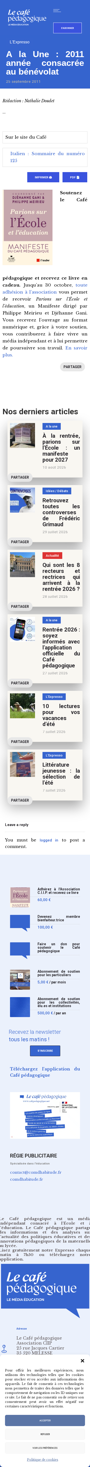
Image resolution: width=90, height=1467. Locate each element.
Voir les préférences (45, 1448)
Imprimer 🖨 (43, 177)
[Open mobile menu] (58, 10)
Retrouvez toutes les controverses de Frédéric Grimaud (61, 512)
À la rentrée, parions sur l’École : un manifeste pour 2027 (61, 448)
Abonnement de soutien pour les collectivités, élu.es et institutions (59, 1002)
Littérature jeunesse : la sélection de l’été (61, 774)
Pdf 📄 (75, 177)
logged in (49, 840)
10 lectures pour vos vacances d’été (61, 715)
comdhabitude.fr (26, 1179)
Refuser (45, 1434)
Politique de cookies (42, 1460)
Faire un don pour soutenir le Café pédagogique (59, 947)
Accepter (45, 1420)
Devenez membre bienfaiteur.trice (59, 918)
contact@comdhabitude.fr (36, 1172)
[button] (82, 1360)
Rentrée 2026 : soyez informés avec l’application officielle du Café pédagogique (61, 648)
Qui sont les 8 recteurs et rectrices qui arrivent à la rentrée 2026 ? (61, 577)
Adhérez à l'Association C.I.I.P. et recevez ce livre (59, 891)
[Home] (29, 33)
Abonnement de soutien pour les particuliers (59, 973)
